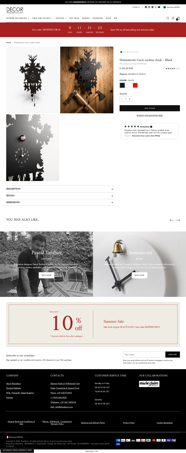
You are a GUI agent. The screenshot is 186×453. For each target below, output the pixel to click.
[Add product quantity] (129, 98)
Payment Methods (13, 388)
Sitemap (9, 397)
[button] (149, 131)
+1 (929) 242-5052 (58, 397)
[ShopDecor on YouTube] (159, 7)
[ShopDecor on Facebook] (146, 7)
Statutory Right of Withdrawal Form (65, 383)
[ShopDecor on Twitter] (156, 7)
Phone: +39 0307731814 (61, 392)
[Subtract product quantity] (122, 98)
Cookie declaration (165, 422)
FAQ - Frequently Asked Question (20, 392)
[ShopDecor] (15, 10)
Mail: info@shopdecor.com (61, 406)
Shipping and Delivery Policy (93, 422)
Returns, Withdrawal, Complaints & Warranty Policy (57, 422)
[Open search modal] (167, 18)
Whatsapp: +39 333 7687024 (63, 402)
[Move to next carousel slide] (178, 220)
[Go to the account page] (173, 18)
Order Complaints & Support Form (64, 388)
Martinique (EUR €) (16, 437)
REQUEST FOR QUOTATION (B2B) (150, 115)
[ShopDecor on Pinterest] (152, 7)
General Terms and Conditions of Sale (21, 422)
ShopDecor (25, 441)
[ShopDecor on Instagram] (149, 7)
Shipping (123, 74)
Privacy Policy (129, 422)
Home (8, 42)
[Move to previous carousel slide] (172, 220)
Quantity (123, 93)
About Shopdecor (13, 383)
